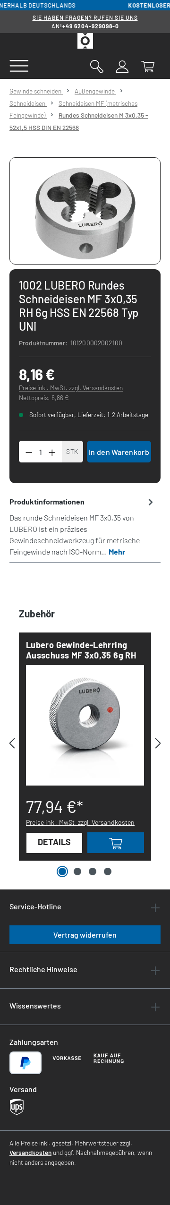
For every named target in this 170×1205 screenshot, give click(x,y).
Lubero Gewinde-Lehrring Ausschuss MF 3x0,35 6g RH (81, 650)
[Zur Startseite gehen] (85, 41)
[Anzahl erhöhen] (52, 451)
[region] (85, 211)
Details (54, 842)
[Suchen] (97, 65)
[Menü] (19, 65)
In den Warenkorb (119, 451)
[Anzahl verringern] (29, 451)
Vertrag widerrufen (85, 934)
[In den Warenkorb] (115, 842)
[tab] (82, 526)
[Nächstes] (158, 742)
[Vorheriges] (12, 742)
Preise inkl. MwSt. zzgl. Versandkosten (71, 388)
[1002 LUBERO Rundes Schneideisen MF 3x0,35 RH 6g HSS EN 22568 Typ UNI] (85, 211)
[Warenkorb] (148, 65)
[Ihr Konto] (122, 65)
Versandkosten (30, 1152)
